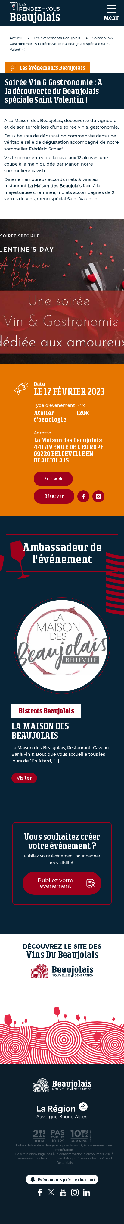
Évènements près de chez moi (66, 1179)
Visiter (24, 778)
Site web (53, 478)
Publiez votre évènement (55, 883)
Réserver (54, 496)
